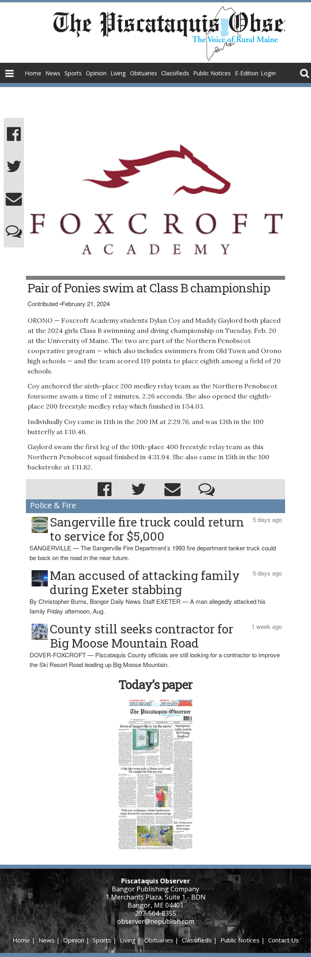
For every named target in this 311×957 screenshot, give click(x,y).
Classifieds (175, 73)
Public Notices (212, 73)
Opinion (96, 73)
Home (33, 73)
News (52, 73)
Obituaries (143, 73)
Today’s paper (155, 684)
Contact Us (283, 940)
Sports (73, 73)
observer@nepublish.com (155, 921)
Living (118, 73)
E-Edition (246, 73)
